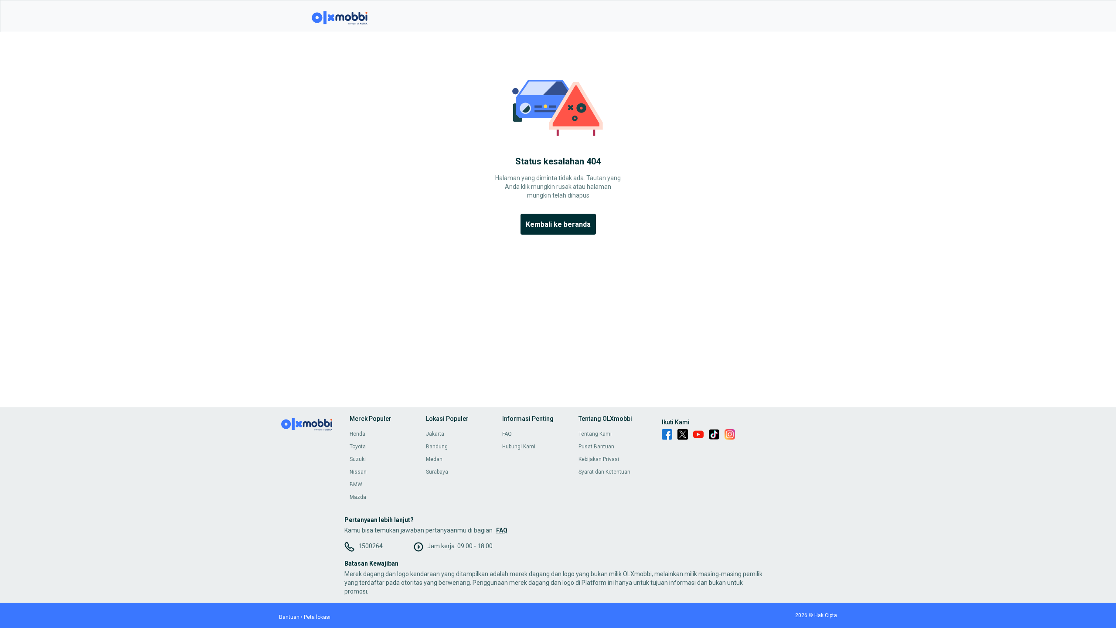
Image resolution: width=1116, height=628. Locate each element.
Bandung (437, 447)
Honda (357, 434)
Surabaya (437, 472)
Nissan (358, 472)
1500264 (370, 546)
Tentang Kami (595, 434)
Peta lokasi (317, 617)
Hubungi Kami (518, 447)
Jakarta (435, 434)
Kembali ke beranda (558, 224)
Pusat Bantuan (596, 447)
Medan (434, 459)
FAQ (507, 434)
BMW (356, 484)
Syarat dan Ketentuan (604, 472)
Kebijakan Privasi (598, 459)
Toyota (358, 447)
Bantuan (289, 617)
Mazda (358, 497)
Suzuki (358, 459)
